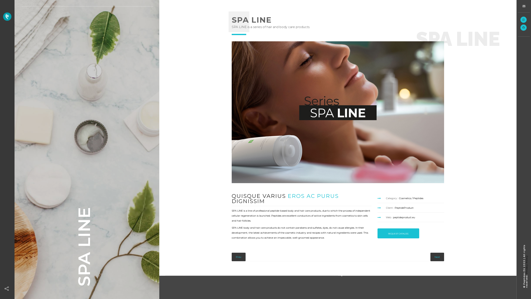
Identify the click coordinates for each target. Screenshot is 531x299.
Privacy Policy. (526, 264)
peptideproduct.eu (404, 217)
